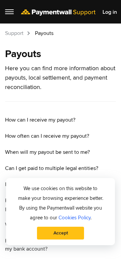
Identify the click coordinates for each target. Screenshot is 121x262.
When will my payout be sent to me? (47, 152)
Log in (110, 12)
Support (14, 33)
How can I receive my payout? (40, 120)
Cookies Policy (74, 218)
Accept (60, 233)
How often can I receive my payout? (47, 136)
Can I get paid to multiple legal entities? (51, 168)
